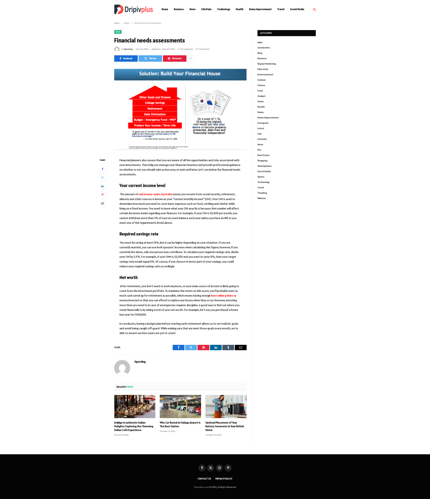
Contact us (204, 478)
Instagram (262, 122)
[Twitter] (102, 177)
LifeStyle (206, 9)
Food (260, 90)
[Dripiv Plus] (133, 9)
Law (259, 133)
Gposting (128, 49)
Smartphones (264, 165)
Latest (260, 128)
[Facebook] (102, 169)
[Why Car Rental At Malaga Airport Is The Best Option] (180, 406)
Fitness (261, 85)
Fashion (261, 79)
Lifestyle (262, 139)
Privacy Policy (224, 478)
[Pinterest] (102, 194)
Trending (262, 192)
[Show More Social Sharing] (190, 58)
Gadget (261, 96)
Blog (259, 52)
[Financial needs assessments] (180, 109)
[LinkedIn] (102, 186)
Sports (260, 176)
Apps (260, 42)
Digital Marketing (266, 63)
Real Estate (263, 155)
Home (165, 9)
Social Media (297, 9)
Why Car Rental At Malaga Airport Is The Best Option (180, 424)
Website (261, 198)
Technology (223, 9)
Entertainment (265, 74)
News (192, 9)
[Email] (102, 203)
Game (260, 101)
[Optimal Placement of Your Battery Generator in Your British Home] (226, 406)
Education (262, 69)
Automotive (263, 47)
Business (179, 9)
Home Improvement (260, 9)
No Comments (187, 49)
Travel (280, 9)
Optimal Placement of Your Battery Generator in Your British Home (224, 426)
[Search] (314, 9)
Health (239, 9)
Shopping (262, 160)
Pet (259, 149)
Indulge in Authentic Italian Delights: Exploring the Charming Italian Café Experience (133, 426)
